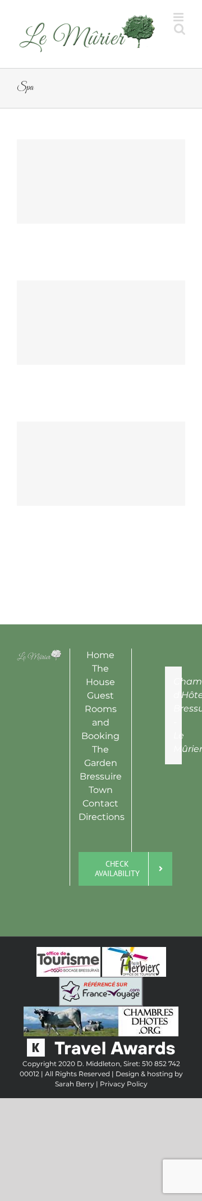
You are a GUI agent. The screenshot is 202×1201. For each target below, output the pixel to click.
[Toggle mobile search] (156, 63)
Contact (100, 815)
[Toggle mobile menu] (179, 63)
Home (100, 666)
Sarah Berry (74, 1095)
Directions (102, 828)
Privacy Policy (124, 1095)
